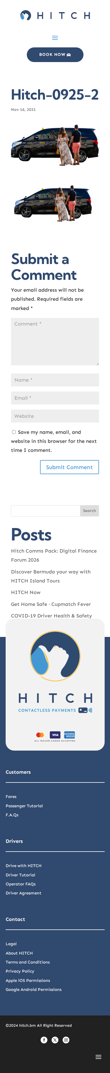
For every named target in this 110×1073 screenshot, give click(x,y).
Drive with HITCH (23, 865)
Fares (11, 796)
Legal (11, 943)
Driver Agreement (23, 893)
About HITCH (19, 953)
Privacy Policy (20, 971)
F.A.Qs (12, 814)
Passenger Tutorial (24, 805)
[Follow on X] (55, 1040)
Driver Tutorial (20, 875)
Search (89, 510)
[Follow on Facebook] (44, 1040)
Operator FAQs (21, 884)
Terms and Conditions (28, 962)
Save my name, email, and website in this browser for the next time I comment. (54, 441)
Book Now (52, 54)
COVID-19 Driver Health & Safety (51, 616)
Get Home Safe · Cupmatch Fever (51, 604)
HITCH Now (26, 592)
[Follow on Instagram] (66, 1040)
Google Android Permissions (33, 989)
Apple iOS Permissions (28, 980)
